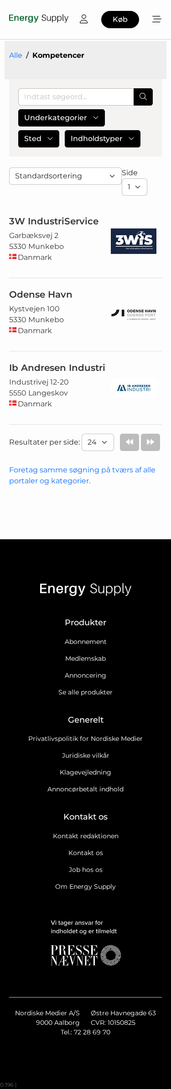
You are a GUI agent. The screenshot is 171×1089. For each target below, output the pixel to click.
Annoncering (85, 675)
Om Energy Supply (85, 886)
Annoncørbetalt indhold (85, 789)
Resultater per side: (45, 442)
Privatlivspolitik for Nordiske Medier (85, 738)
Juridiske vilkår (85, 755)
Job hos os (86, 870)
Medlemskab (85, 658)
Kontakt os (85, 853)
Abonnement (86, 642)
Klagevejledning (85, 772)
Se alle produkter (85, 692)
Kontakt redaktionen (86, 836)
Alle (15, 55)
